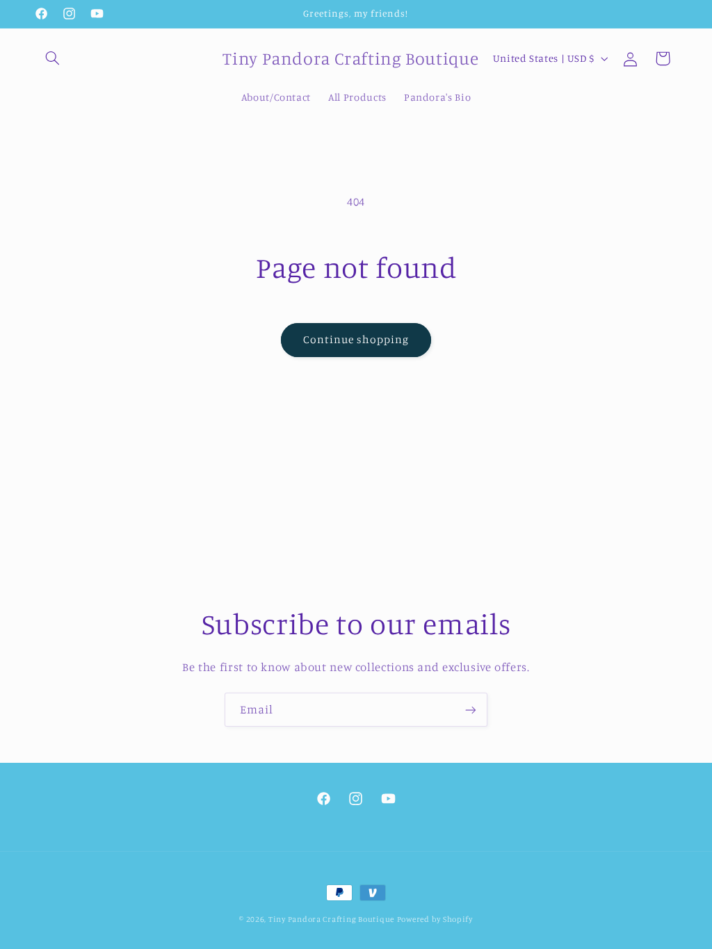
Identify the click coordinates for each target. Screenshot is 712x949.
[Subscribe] (471, 710)
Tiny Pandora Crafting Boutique (331, 919)
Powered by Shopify (435, 919)
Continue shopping (356, 339)
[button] (53, 58)
